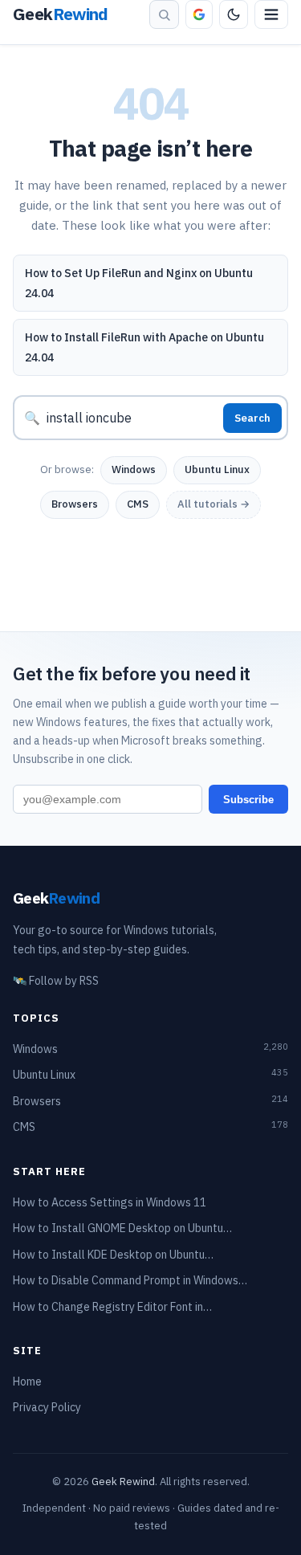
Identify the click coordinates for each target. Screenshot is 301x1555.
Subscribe (248, 800)
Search (252, 418)
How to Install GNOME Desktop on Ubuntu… (122, 1228)
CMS (137, 504)
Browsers (74, 504)
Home (27, 1381)
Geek (56, 898)
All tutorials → (213, 504)
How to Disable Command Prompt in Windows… (130, 1280)
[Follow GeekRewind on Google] (199, 14)
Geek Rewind (123, 1481)
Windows (134, 469)
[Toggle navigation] (271, 14)
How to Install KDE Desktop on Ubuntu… (113, 1254)
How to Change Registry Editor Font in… (112, 1307)
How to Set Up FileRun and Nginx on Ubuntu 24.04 (139, 283)
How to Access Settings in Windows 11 (109, 1202)
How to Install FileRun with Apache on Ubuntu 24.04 (144, 347)
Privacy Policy (47, 1407)
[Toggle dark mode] (233, 14)
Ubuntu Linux (217, 469)
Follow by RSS (56, 980)
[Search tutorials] (164, 14)
